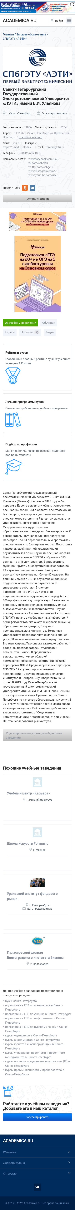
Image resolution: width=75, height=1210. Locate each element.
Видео (50, 332)
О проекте (10, 1173)
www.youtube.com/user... (44, 175)
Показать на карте (30, 137)
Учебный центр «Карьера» (28, 793)
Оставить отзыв (38, 199)
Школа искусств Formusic (27, 843)
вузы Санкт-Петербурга (21, 1001)
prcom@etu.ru (55, 147)
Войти (59, 20)
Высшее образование (31, 34)
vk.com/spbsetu (38, 163)
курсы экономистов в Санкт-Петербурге (32, 1040)
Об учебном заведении (20, 323)
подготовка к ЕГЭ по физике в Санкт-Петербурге (38, 1014)
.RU (20, 20)
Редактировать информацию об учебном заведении (34, 735)
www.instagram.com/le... (43, 171)
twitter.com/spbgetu (40, 167)
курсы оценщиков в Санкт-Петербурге (31, 1035)
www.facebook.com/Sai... (44, 159)
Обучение (48, 323)
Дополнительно (14, 1163)
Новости (29, 332)
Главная (8, 34)
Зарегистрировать (37, 1117)
